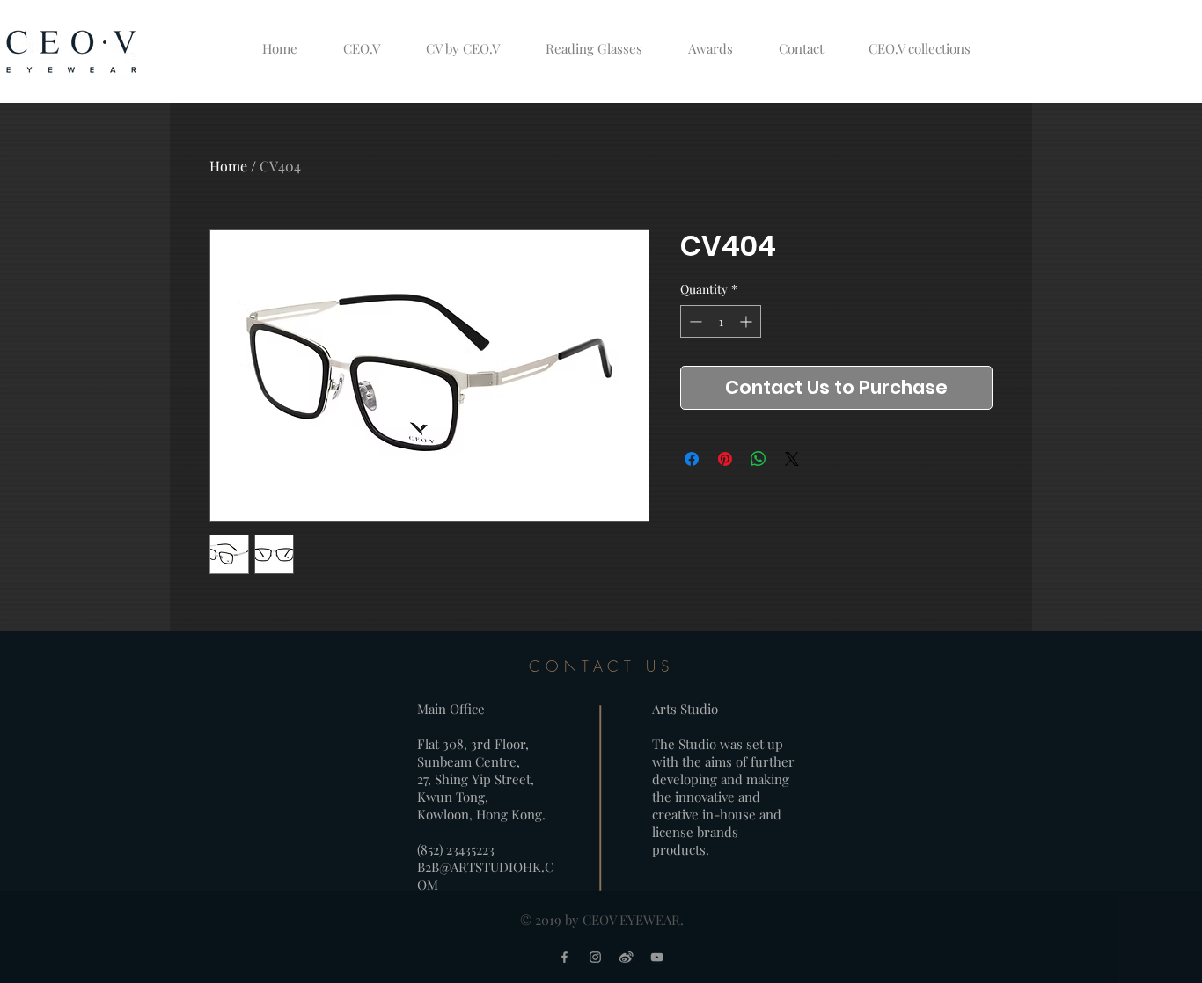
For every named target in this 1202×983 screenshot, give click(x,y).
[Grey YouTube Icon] (656, 957)
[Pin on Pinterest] (725, 459)
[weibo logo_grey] (626, 957)
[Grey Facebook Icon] (564, 957)
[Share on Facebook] (691, 459)
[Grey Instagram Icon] (595, 957)
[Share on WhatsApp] (758, 459)
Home (228, 166)
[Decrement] (694, 321)
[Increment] (748, 321)
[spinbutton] (721, 321)
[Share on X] (792, 459)
